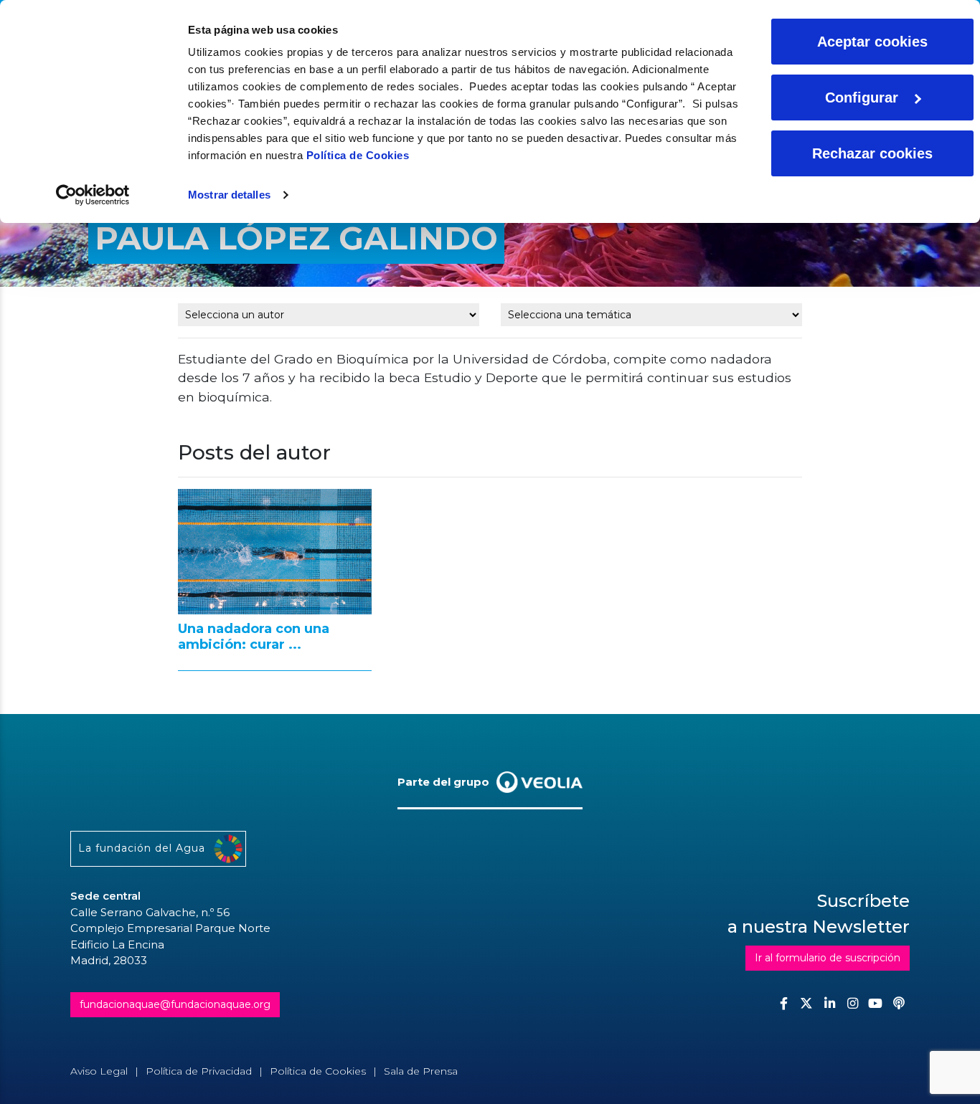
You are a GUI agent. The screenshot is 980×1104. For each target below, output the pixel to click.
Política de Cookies (358, 155)
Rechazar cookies (872, 153)
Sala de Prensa (421, 1071)
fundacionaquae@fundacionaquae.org (175, 1004)
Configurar (861, 97)
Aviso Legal (99, 1071)
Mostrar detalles (229, 195)
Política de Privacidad (199, 1071)
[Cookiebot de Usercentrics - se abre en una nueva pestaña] (93, 195)
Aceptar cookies (872, 41)
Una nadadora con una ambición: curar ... (253, 636)
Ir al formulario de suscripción (827, 957)
